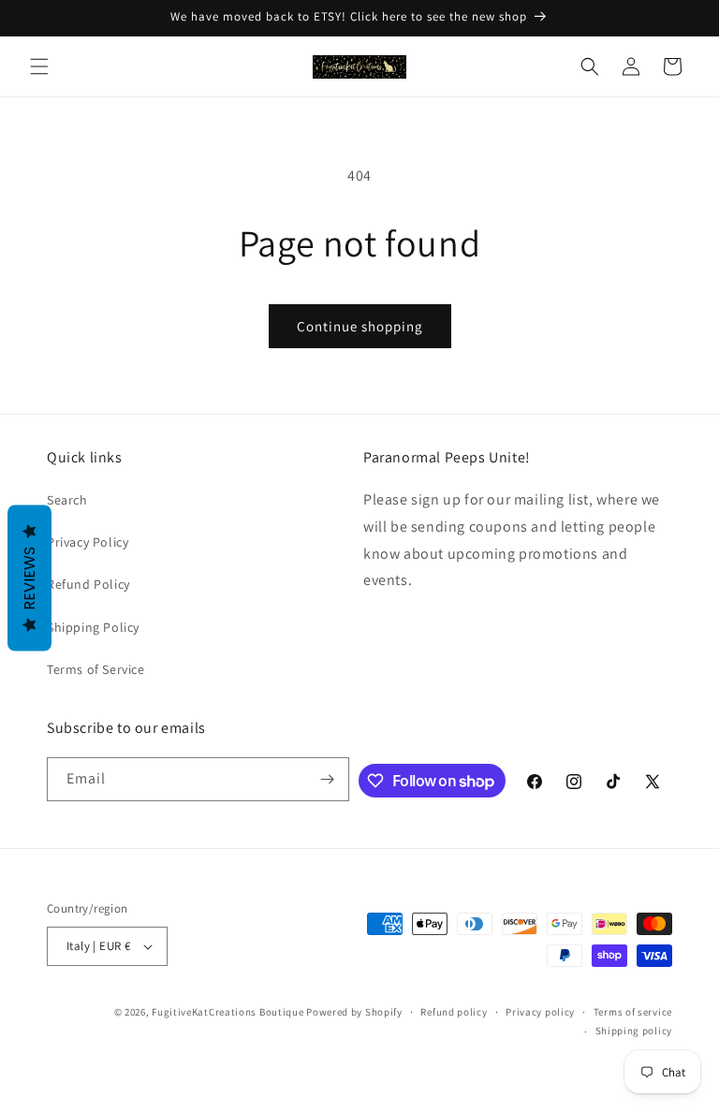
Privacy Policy (87, 542)
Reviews (29, 578)
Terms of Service (96, 669)
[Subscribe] (327, 779)
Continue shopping (360, 326)
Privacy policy (540, 1011)
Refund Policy (88, 584)
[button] (39, 66)
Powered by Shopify (354, 1011)
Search (67, 499)
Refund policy (453, 1011)
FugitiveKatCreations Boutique (227, 1011)
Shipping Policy (93, 627)
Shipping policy (634, 1030)
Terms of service (633, 1011)
